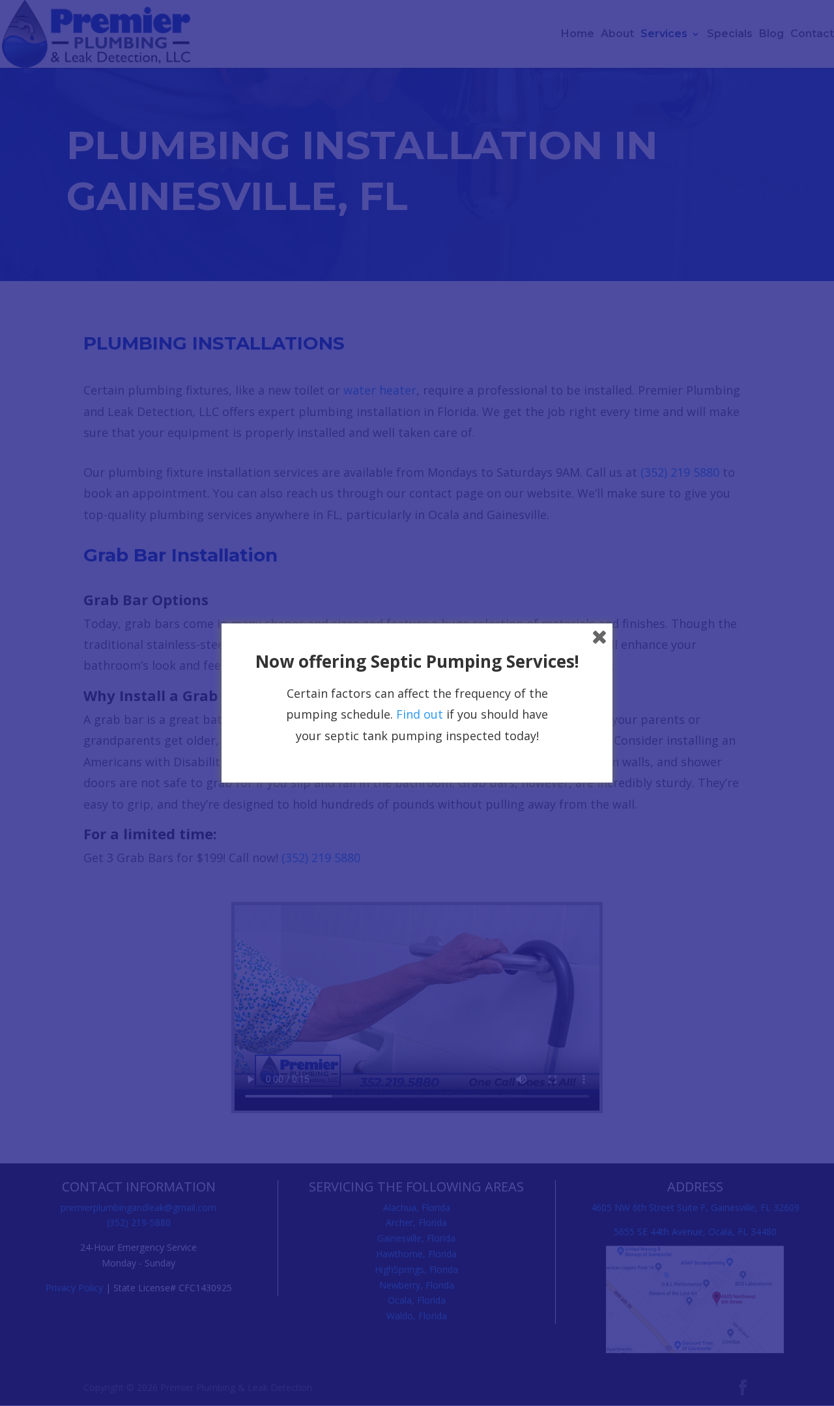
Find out (419, 714)
